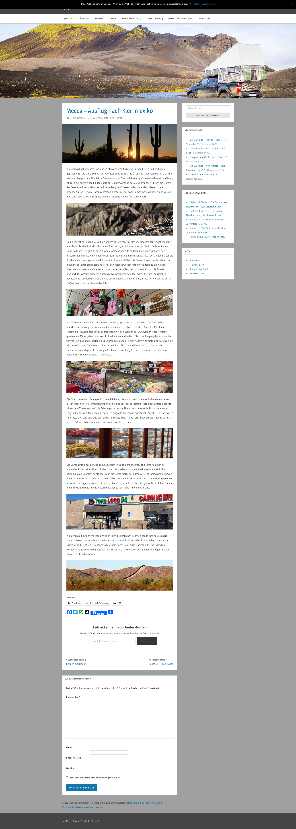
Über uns (84, 18)
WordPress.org (197, 273)
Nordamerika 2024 (131, 18)
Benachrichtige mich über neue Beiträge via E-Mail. (95, 777)
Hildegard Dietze (198, 202)
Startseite (69, 18)
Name (69, 747)
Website (70, 768)
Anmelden (194, 260)
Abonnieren (147, 640)
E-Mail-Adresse (73, 757)
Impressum (204, 18)
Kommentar (73, 697)
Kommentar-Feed (198, 269)
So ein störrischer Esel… (213, 236)
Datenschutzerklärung (180, 18)
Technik (99, 18)
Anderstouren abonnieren (208, 115)
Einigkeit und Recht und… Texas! (206, 157)
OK (190, 4)
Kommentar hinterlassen (109, 118)
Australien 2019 (154, 18)
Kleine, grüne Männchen (202, 174)
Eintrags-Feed (196, 264)
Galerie (112, 18)
